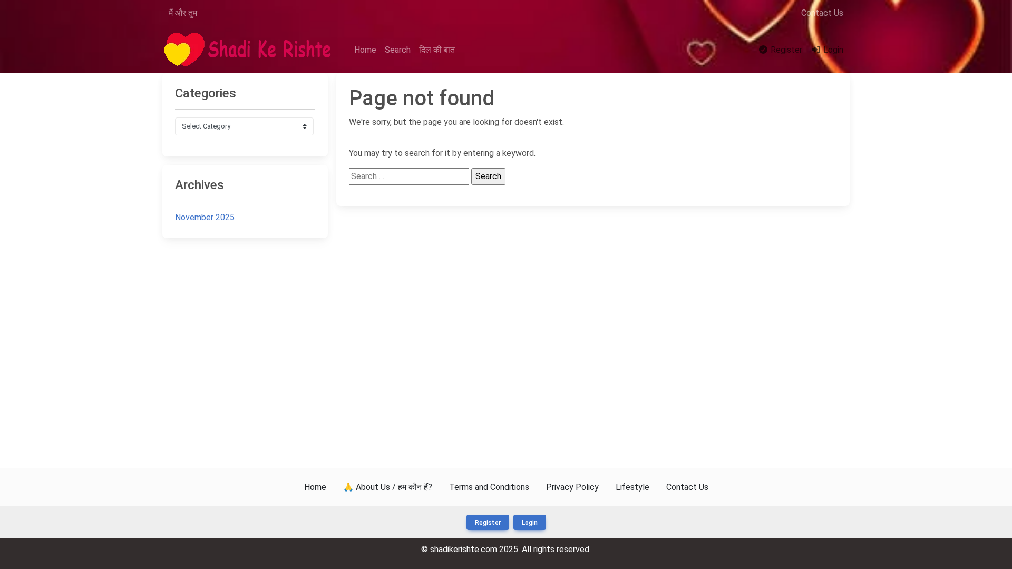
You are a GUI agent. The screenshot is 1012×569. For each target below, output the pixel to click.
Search (398, 50)
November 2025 (205, 217)
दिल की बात (437, 50)
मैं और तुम (183, 13)
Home (365, 50)
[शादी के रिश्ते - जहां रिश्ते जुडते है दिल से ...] (250, 50)
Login (832, 50)
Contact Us (822, 13)
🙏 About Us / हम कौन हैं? (387, 487)
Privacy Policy (572, 487)
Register (785, 50)
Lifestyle (632, 487)
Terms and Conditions (489, 487)
